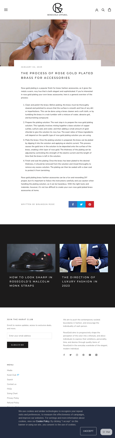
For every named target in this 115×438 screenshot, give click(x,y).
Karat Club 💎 (13, 375)
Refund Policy (13, 402)
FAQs (9, 388)
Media (9, 370)
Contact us (11, 384)
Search (10, 379)
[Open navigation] (6, 10)
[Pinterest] (83, 354)
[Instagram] (77, 354)
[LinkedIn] (96, 354)
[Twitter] (71, 354)
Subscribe (17, 345)
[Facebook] (64, 354)
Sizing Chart (12, 393)
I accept (88, 431)
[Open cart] (109, 9)
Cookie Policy (42, 421)
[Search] (103, 9)
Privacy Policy (13, 398)
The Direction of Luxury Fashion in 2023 (80, 281)
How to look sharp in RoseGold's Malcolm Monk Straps (31, 281)
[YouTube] (90, 354)
